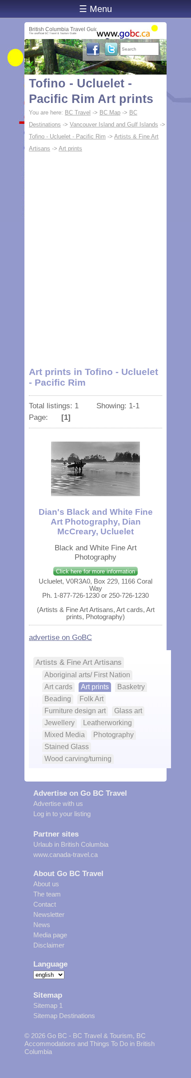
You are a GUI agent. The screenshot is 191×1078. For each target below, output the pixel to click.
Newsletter (48, 914)
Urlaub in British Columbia (70, 844)
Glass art (128, 711)
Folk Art (91, 699)
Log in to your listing (62, 813)
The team (47, 894)
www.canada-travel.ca (65, 854)
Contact (44, 904)
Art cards (58, 687)
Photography (113, 734)
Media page (50, 935)
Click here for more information (95, 571)
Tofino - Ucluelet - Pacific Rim (67, 136)
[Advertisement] (95, 254)
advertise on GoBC (60, 637)
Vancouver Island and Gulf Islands (114, 124)
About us (46, 884)
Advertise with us (58, 803)
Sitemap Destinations (64, 1015)
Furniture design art (75, 711)
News (41, 924)
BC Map (109, 112)
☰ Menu (95, 9)
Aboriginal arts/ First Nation (87, 675)
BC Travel (78, 112)
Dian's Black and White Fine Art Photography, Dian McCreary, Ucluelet (96, 521)
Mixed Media (64, 734)
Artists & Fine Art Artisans (79, 662)
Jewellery (59, 723)
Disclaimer (48, 945)
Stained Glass (66, 746)
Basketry (131, 687)
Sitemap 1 (48, 1005)
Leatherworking (107, 723)
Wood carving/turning (77, 758)
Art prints (70, 148)
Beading (57, 699)
